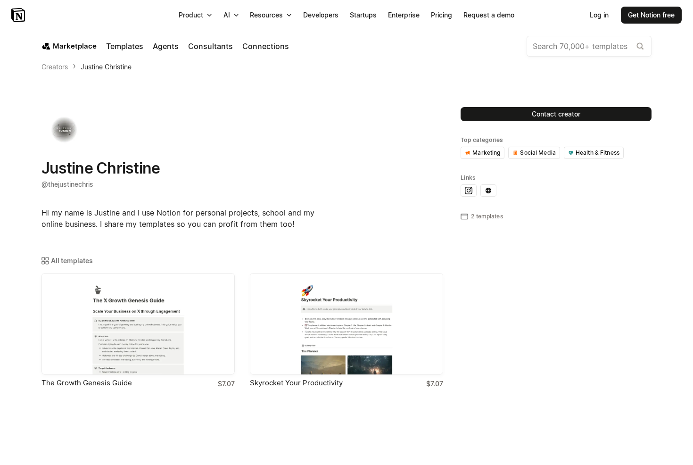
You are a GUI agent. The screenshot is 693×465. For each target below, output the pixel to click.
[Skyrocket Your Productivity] (346, 323)
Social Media (538, 152)
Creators (54, 67)
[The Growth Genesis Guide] (138, 323)
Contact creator (556, 114)
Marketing (486, 152)
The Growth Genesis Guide (86, 382)
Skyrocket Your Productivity (296, 382)
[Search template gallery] (640, 46)
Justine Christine (106, 67)
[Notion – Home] (19, 15)
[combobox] (589, 46)
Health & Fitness (597, 152)
